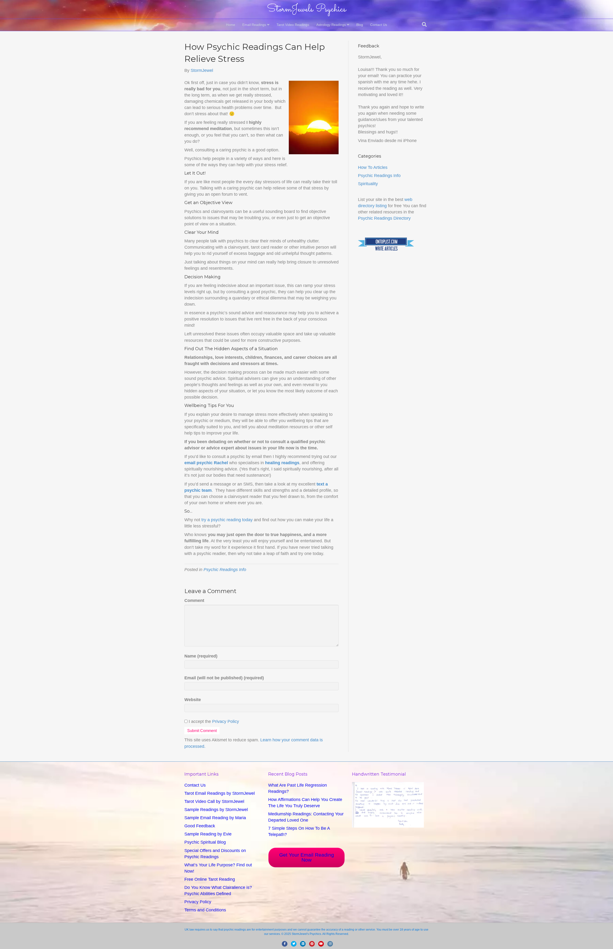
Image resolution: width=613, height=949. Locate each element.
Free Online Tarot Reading (209, 879)
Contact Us (378, 25)
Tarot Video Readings (293, 25)
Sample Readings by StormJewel (216, 809)
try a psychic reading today (227, 519)
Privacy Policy (225, 721)
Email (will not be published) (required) (224, 677)
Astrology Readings (331, 25)
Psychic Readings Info (225, 569)
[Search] (424, 24)
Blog (359, 25)
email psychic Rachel (206, 462)
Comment (194, 600)
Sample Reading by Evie (208, 834)
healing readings (282, 462)
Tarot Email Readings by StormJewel (219, 793)
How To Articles (372, 167)
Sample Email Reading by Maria (215, 817)
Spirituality (368, 183)
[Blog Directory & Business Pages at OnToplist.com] (386, 244)
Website (192, 699)
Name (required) (200, 656)
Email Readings (254, 25)
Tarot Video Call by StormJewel (214, 801)
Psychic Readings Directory (384, 218)
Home (230, 25)
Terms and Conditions (205, 910)
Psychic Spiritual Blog (205, 842)
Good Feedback (199, 825)
